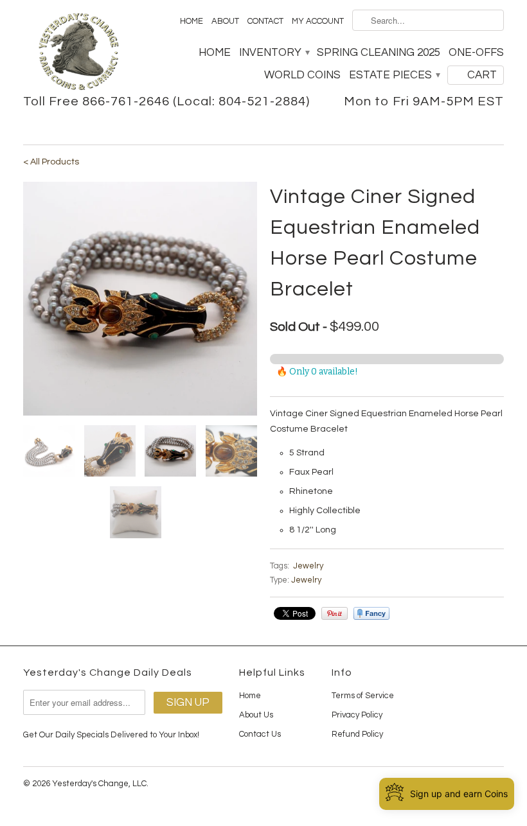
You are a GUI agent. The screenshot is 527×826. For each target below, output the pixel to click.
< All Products (51, 161)
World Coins (302, 75)
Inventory (273, 52)
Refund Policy (357, 734)
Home (191, 21)
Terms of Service (363, 695)
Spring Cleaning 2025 (378, 52)
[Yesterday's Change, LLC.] (78, 53)
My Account (318, 21)
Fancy (371, 613)
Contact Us (260, 734)
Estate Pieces (394, 75)
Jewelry (308, 565)
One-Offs (476, 52)
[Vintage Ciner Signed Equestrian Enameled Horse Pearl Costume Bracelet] (140, 299)
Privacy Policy (357, 714)
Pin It (334, 613)
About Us (256, 714)
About (225, 21)
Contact (265, 21)
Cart (482, 75)
